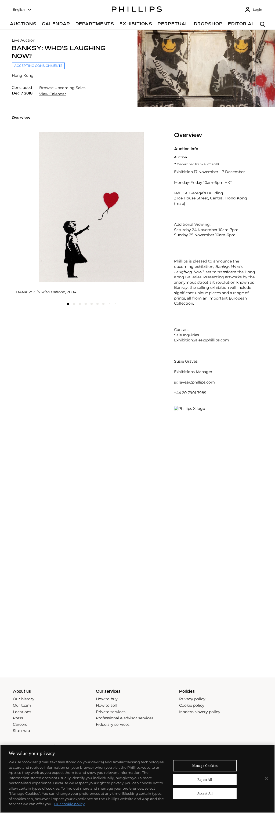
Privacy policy (192, 699)
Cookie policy (191, 705)
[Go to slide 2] (74, 303)
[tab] (21, 119)
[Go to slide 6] (97, 303)
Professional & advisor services (124, 718)
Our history (23, 699)
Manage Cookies (205, 766)
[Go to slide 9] (115, 303)
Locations (22, 711)
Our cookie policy (69, 804)
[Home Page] (137, 9)
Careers (20, 724)
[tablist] (137, 119)
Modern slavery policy (199, 711)
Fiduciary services (112, 724)
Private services (110, 711)
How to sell (106, 705)
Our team (22, 705)
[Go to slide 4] (85, 303)
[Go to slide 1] (68, 303)
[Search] (262, 25)
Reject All (204, 780)
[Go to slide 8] (109, 303)
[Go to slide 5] (91, 303)
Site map (21, 730)
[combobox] (22, 10)
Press (18, 718)
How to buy (107, 699)
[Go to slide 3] (79, 303)
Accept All (205, 794)
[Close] (266, 778)
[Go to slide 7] (103, 303)
